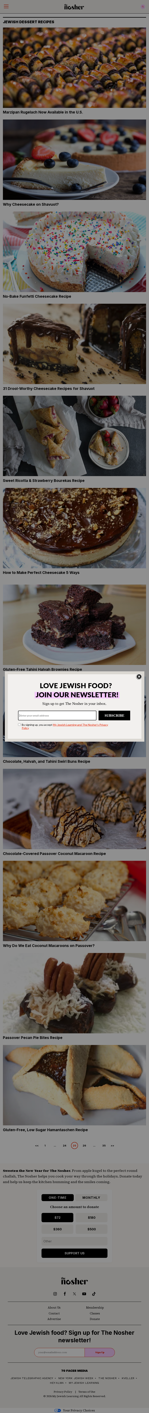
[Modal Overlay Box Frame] (74, 706)
